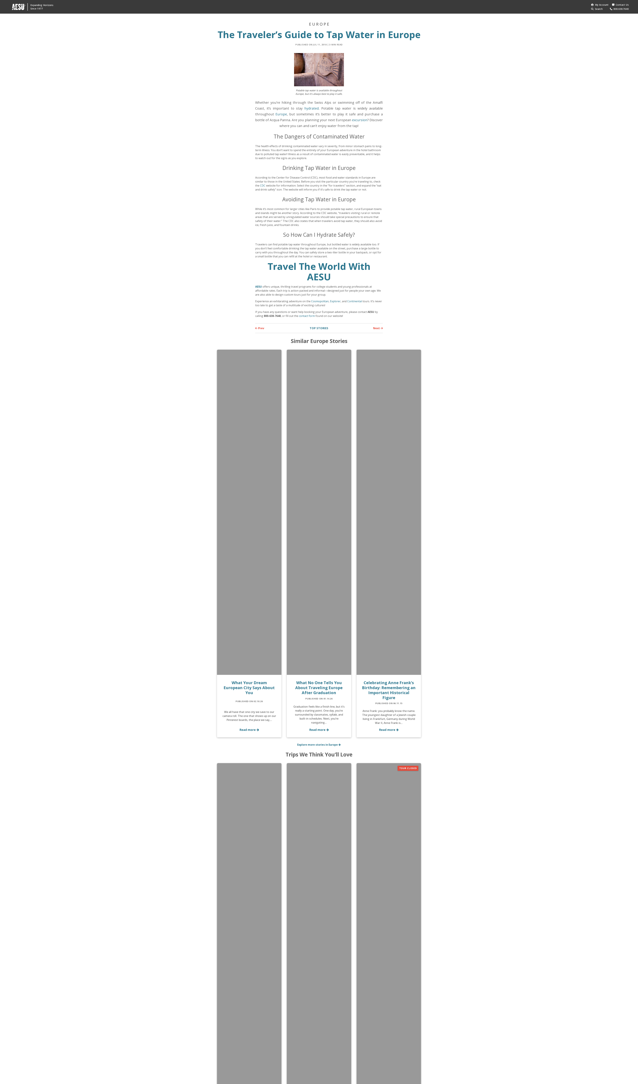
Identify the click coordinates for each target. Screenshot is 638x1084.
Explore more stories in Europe (317, 744)
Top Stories (319, 328)
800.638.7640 (621, 8)
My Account (601, 4)
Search (599, 8)
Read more (248, 730)
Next (376, 328)
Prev (261, 328)
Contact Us (622, 4)
